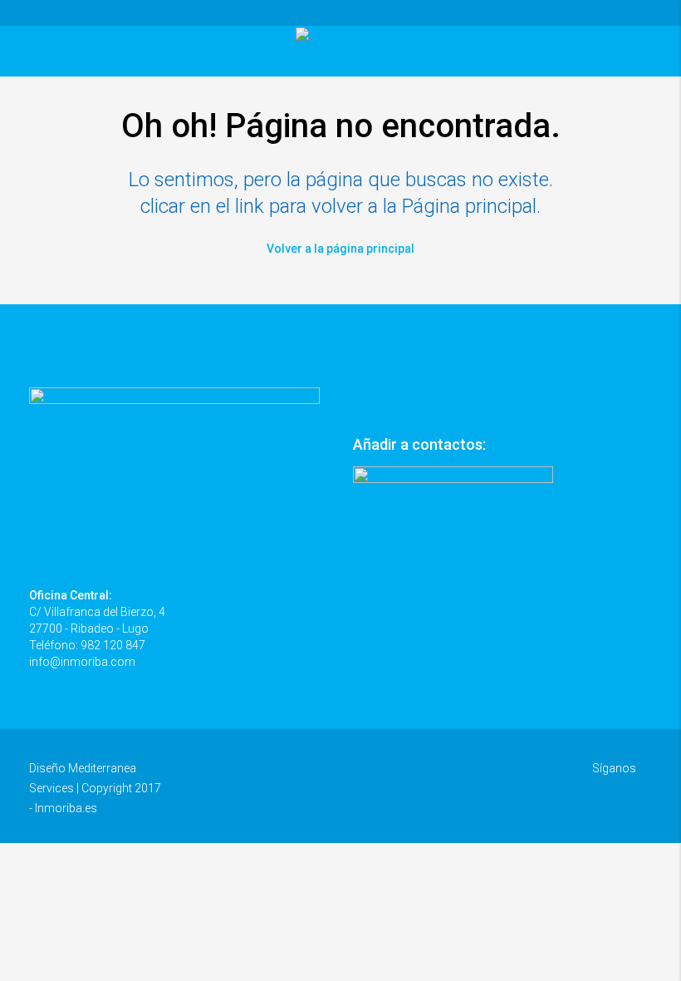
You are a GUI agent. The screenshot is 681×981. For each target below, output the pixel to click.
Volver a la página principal (340, 248)
